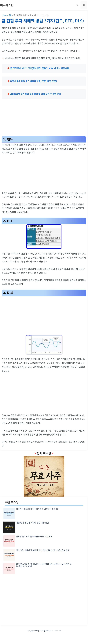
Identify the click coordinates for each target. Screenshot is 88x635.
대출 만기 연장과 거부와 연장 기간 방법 (32, 522)
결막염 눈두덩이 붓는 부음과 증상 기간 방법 (34, 536)
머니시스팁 (6, 5)
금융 (10, 15)
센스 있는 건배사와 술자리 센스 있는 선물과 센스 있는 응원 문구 (42, 550)
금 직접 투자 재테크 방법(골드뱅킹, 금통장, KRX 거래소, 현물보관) (40, 68)
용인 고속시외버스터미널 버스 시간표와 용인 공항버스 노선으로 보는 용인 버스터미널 (43, 565)
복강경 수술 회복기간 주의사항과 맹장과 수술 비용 (37, 508)
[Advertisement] (44, 118)
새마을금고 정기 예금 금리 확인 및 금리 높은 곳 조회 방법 (35, 94)
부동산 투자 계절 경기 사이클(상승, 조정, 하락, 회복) (33, 81)
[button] (77, 5)
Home (4, 15)
